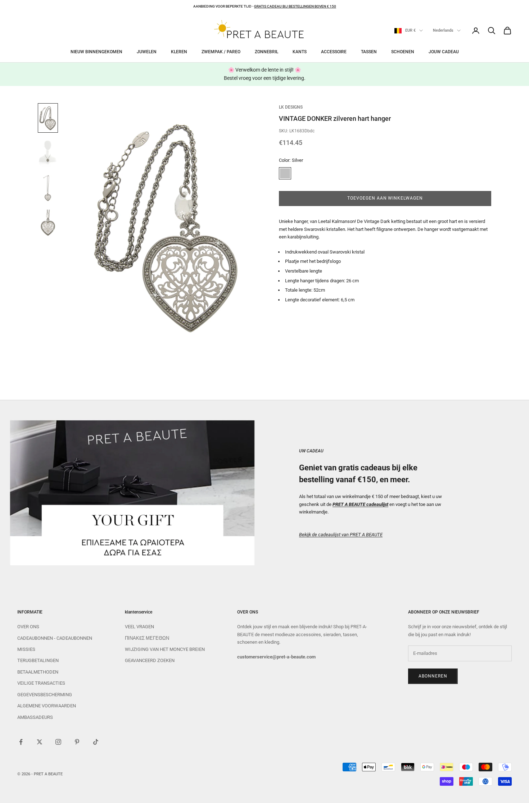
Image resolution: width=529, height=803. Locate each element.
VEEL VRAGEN (139, 626)
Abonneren (433, 676)
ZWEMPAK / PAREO (221, 51)
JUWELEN (147, 51)
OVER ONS (28, 626)
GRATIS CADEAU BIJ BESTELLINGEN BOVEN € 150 (295, 6)
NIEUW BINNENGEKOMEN (96, 51)
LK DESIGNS (291, 107)
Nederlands (443, 30)
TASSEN (369, 51)
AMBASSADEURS (35, 717)
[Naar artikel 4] (48, 223)
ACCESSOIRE (334, 51)
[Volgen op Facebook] (20, 741)
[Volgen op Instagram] (58, 741)
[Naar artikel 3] (48, 188)
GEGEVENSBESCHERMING (44, 694)
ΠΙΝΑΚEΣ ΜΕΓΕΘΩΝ (147, 638)
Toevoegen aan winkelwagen (385, 198)
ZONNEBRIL (266, 51)
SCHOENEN (402, 51)
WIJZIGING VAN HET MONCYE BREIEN (165, 649)
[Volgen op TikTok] (95, 741)
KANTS (300, 51)
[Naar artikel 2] (48, 153)
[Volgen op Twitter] (39, 741)
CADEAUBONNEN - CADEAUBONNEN (54, 638)
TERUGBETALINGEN (38, 660)
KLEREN (179, 51)
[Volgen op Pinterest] (77, 741)
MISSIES (26, 649)
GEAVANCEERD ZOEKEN (150, 660)
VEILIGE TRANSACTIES (41, 683)
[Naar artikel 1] (48, 118)
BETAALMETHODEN (37, 672)
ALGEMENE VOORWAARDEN (46, 705)
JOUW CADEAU (444, 51)
